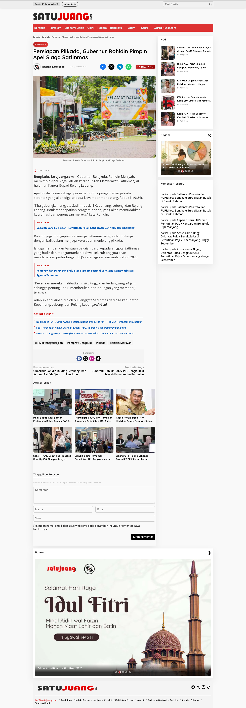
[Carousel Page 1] (179, 171)
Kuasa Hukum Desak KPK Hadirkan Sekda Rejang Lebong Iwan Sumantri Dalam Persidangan (134, 419)
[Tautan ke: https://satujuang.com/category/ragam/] (209, 136)
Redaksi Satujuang (53, 66)
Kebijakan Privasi (124, 700)
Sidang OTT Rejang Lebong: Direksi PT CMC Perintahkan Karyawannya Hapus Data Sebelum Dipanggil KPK (132, 457)
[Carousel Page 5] (192, 171)
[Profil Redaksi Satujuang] (37, 66)
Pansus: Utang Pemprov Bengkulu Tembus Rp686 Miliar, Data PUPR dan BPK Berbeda (85, 333)
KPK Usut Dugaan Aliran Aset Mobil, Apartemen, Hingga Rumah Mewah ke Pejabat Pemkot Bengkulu (192, 82)
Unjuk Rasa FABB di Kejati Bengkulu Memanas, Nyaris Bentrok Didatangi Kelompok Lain (192, 66)
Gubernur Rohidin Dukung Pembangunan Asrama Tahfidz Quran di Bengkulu (59, 371)
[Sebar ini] (103, 67)
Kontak (140, 700)
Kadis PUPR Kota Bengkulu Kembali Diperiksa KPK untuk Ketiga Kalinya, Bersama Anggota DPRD (192, 115)
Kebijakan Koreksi (102, 700)
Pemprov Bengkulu (79, 343)
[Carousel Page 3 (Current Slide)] (186, 171)
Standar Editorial (190, 700)
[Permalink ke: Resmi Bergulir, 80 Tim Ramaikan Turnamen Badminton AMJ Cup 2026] (94, 402)
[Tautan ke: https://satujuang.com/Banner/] (209, 553)
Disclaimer (66, 700)
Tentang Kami (42, 703)
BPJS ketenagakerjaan (49, 343)
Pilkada (100, 343)
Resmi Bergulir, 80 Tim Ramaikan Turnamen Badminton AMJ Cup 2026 (93, 419)
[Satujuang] (63, 16)
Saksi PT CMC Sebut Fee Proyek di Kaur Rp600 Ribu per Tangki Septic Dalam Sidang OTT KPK (52, 457)
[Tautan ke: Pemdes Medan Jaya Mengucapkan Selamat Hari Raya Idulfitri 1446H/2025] (123, 617)
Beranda (36, 37)
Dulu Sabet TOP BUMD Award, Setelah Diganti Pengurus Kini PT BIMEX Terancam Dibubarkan (89, 321)
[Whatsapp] (129, 67)
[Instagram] (92, 358)
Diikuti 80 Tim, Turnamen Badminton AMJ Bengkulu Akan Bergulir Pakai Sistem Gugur (92, 457)
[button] (210, 4)
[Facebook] (79, 358)
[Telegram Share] (120, 67)
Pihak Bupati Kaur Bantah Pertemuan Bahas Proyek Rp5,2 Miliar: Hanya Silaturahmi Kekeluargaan (51, 419)
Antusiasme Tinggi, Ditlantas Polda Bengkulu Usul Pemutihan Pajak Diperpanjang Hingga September (185, 238)
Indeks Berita (82, 700)
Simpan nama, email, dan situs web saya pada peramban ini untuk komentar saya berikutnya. (86, 527)
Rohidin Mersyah (121, 343)
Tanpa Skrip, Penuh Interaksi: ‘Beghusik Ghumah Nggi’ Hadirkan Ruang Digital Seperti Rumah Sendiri (185, 166)
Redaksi (174, 700)
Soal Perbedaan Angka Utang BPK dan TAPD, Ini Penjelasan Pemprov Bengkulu (81, 327)
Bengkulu (46, 37)
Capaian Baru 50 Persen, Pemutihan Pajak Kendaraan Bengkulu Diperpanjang (85, 227)
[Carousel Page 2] (182, 171)
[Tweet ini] (111, 67)
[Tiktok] (98, 358)
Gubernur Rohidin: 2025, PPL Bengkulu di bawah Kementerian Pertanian (118, 371)
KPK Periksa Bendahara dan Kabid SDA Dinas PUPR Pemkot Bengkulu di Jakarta (193, 99)
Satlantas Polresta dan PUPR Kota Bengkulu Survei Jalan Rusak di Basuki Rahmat (186, 197)
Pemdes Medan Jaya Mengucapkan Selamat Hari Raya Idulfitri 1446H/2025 (80, 668)
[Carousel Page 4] (189, 171)
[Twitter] (85, 358)
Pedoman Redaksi (157, 700)
